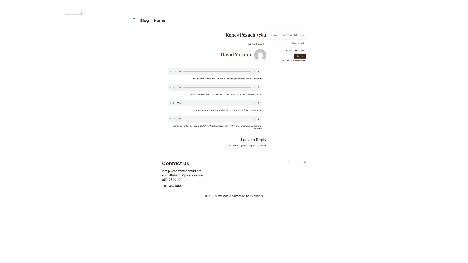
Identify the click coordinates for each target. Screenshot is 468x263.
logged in (243, 145)
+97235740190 (172, 186)
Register (285, 60)
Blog (144, 20)
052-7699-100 (172, 180)
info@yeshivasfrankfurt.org (182, 171)
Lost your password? (298, 60)
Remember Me (294, 50)
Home (160, 20)
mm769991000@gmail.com (182, 175)
